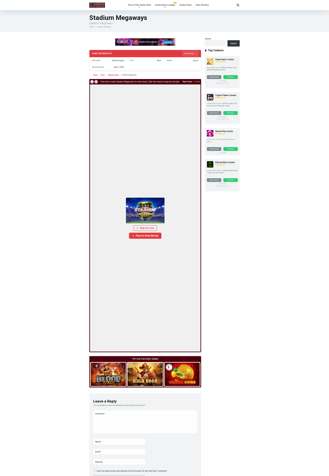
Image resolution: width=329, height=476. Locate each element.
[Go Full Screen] (96, 81)
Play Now (230, 77)
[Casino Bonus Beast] (97, 4)
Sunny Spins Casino (224, 59)
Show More (189, 53)
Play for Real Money (147, 235)
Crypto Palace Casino (225, 95)
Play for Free (147, 228)
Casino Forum (185, 5)
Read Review (214, 77)
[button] (145, 210)
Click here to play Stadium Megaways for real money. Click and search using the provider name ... (129, 81)
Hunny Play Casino (224, 131)
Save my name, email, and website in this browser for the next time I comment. (132, 471)
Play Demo (108, 374)
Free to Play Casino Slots (139, 5)
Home (91, 27)
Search (208, 39)
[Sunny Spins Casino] (210, 64)
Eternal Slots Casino (225, 162)
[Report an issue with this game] (92, 81)
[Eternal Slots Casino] (210, 167)
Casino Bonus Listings (165, 5)
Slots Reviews (202, 5)
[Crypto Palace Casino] (210, 100)
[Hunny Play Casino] (210, 136)
